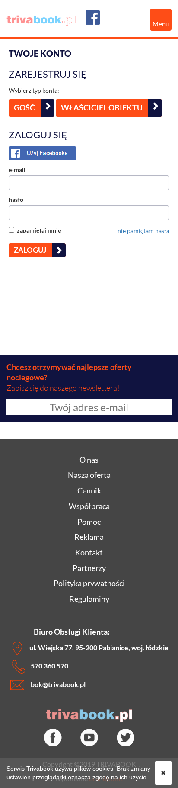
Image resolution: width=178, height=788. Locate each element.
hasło (16, 199)
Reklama (89, 537)
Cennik (89, 490)
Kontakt (89, 552)
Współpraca (89, 506)
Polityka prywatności (89, 583)
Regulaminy (89, 598)
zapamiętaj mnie (37, 230)
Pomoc (89, 521)
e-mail (17, 169)
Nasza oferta (89, 475)
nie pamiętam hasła (143, 230)
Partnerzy (89, 568)
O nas (89, 459)
